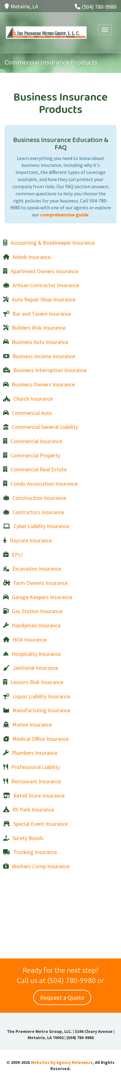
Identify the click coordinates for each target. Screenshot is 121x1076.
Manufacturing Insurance (41, 710)
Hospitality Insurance (36, 653)
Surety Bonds (27, 838)
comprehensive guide (64, 214)
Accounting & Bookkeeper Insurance (53, 242)
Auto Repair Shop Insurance (43, 299)
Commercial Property (35, 455)
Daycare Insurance (31, 540)
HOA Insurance (29, 639)
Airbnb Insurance (31, 256)
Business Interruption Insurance (50, 370)
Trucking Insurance (35, 852)
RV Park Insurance (33, 809)
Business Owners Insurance (43, 384)
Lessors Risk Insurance (37, 682)
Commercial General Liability (45, 426)
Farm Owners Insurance (40, 582)
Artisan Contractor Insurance (45, 285)
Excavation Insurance (36, 568)
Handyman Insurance (36, 625)
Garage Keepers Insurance (42, 597)
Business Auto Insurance (40, 341)
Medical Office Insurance (40, 738)
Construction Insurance (39, 497)
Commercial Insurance (36, 441)
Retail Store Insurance (39, 795)
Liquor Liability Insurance (41, 696)
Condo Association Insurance (44, 483)
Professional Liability (35, 767)
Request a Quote (62, 998)
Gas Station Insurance (37, 611)
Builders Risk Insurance (38, 327)
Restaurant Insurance (36, 781)
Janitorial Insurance (35, 667)
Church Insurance (33, 398)
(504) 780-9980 (99, 6)
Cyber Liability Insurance (41, 526)
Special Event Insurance (40, 823)
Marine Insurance (32, 724)
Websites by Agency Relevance (62, 1062)
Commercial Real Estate (39, 469)
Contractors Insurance (38, 512)
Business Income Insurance (43, 356)
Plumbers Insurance (34, 752)
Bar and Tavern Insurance (41, 313)
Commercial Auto (32, 412)
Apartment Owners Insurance (44, 271)
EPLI (17, 554)
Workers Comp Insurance (40, 866)
